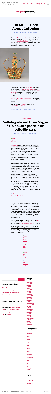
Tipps (27, 363)
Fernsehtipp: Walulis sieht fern (12, 309)
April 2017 (28, 286)
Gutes (27, 342)
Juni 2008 (28, 306)
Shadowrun (8, 314)
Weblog (28, 369)
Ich (27, 344)
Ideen (27, 345)
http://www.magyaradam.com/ (26, 223)
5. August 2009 (24, 133)
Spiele (43, 3)
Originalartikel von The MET (18, 105)
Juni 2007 (28, 313)
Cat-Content (29, 333)
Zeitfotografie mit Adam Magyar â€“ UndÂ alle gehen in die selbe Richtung (25, 125)
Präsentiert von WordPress (25, 391)
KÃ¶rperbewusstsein (6, 297)
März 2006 (28, 322)
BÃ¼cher (28, 4)
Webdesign (28, 368)
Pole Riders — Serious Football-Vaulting (10, 292)
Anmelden (28, 378)
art (12, 109)
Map (44, 1)
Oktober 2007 (29, 310)
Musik (24, 4)
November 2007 (30, 309)
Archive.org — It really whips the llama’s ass (11, 290)
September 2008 (30, 304)
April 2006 (28, 321)
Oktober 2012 (29, 291)
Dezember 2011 (29, 295)
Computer (28, 335)
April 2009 (28, 301)
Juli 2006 (28, 319)
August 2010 (29, 297)
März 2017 (28, 288)
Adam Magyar (14, 145)
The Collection (29, 87)
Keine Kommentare (33, 32)
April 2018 (28, 285)
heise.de (24, 104)
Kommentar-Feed (30, 381)
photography (29, 109)
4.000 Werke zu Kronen (29, 89)
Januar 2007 (29, 316)
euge (18, 32)
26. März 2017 (24, 32)
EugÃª (3, 304)
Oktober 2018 (29, 283)
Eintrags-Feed (29, 380)
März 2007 (28, 315)
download (16, 109)
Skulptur (36, 21)
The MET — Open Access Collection (25, 27)
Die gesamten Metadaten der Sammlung (21, 98)
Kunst (27, 350)
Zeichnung (28, 371)
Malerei (20, 21)
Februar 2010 (29, 298)
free (19, 109)
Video (27, 366)
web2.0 (33, 109)
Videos (33, 3)
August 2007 (29, 312)
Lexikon (30, 3)
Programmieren (29, 357)
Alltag (27, 332)
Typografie (28, 365)
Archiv (41, 1)
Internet (15, 21)
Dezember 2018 (29, 282)
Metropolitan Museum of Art (20, 38)
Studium (28, 362)
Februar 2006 (29, 324)
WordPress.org (29, 383)
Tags (24, 3)
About (38, 1)
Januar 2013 (29, 289)
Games (28, 341)
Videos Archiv (39, 3)
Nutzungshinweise (32, 1)
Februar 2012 (29, 294)
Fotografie (23, 118)
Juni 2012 (28, 292)
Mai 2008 (28, 307)
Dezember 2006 (30, 318)
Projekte (29, 118)
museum (24, 109)
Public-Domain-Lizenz (22, 41)
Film (27, 338)
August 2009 (29, 300)
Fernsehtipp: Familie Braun (7, 294)
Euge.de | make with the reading (10, 2)
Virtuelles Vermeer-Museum (8, 287)
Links (27, 3)
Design (27, 336)
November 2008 (30, 303)
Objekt (31, 21)
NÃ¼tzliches (25, 21)
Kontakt (26, 1)
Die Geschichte (42, 4)
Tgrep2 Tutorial (34, 4)
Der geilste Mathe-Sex (11, 304)
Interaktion (28, 347)
